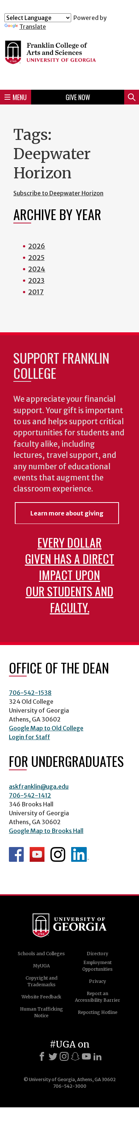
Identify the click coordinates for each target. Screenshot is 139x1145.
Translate (32, 26)
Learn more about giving (66, 513)
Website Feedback (41, 997)
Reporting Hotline (98, 1012)
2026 (36, 246)
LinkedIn (80, 854)
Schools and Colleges (41, 953)
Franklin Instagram (57, 854)
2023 (36, 280)
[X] (53, 1056)
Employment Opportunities (97, 966)
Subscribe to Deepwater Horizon (58, 193)
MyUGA (41, 966)
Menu (20, 97)
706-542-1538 (30, 692)
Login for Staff (29, 737)
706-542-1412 (30, 795)
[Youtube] (86, 1056)
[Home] (69, 57)
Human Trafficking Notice (41, 1012)
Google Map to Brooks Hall (46, 830)
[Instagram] (64, 1056)
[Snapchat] (75, 1056)
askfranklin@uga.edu (39, 786)
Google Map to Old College (46, 728)
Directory (97, 953)
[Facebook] (41, 1056)
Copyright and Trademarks (41, 981)
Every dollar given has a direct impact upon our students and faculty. (69, 575)
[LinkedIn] (97, 1056)
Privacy (97, 981)
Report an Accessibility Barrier (97, 997)
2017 (36, 292)
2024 (36, 269)
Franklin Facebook (16, 854)
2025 (36, 257)
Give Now (78, 97)
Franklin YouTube (37, 854)
